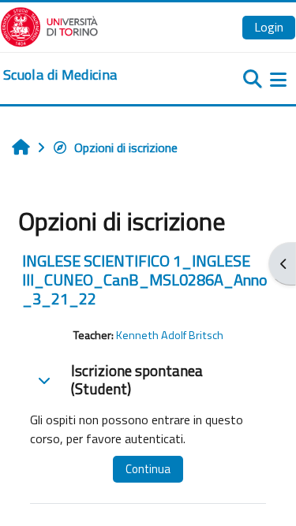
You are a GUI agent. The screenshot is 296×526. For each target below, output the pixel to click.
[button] (44, 380)
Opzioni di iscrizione (126, 147)
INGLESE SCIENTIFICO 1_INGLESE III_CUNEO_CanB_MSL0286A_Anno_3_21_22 (145, 279)
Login (268, 26)
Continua (148, 469)
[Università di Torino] (49, 25)
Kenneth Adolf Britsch (169, 335)
